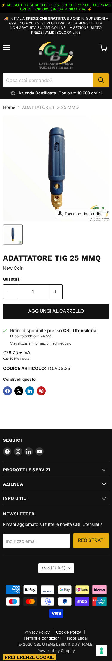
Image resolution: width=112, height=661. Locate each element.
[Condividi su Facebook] (7, 390)
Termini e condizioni (42, 638)
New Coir (13, 268)
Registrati (91, 540)
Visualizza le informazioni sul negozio (40, 343)
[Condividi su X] (18, 390)
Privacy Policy (37, 632)
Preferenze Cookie (29, 657)
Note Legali (77, 638)
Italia (53, 568)
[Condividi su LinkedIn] (29, 390)
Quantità (11, 279)
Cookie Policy (68, 632)
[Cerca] (101, 80)
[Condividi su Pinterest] (41, 390)
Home (9, 107)
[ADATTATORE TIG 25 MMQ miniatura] (12, 234)
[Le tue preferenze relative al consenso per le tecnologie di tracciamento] (101, 650)
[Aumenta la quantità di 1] (55, 291)
